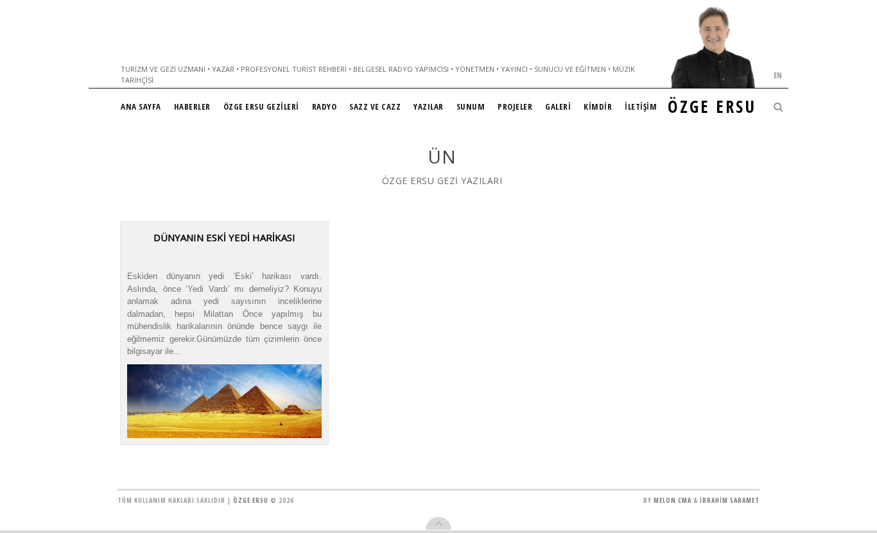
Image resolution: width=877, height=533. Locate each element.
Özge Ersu (250, 500)
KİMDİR (598, 106)
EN (778, 75)
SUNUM (470, 106)
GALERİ (558, 106)
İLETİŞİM (641, 106)
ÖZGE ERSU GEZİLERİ (261, 106)
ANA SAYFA (141, 106)
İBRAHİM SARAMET (730, 500)
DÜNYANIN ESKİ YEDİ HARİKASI (224, 237)
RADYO (324, 106)
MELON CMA (672, 500)
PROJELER (515, 106)
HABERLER (192, 106)
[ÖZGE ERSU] (713, 47)
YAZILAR (428, 106)
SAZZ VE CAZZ (375, 106)
